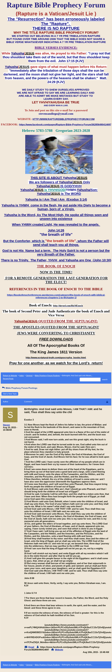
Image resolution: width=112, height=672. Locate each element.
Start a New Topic (10, 394)
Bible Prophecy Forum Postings (47, 376)
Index (21, 376)
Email (31, 647)
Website (59, 649)
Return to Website (10, 376)
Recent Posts (8, 379)
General (29, 376)
